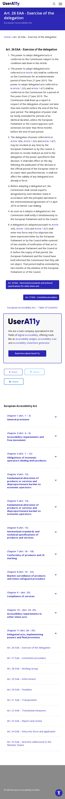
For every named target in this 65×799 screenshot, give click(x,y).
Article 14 (36, 88)
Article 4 (30, 72)
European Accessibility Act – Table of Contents (32, 307)
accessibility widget (26, 338)
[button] (60, 3)
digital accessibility (28, 334)
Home (7, 36)
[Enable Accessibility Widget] (58, 792)
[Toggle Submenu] (55, 418)
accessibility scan (47, 338)
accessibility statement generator (31, 342)
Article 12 (18, 88)
